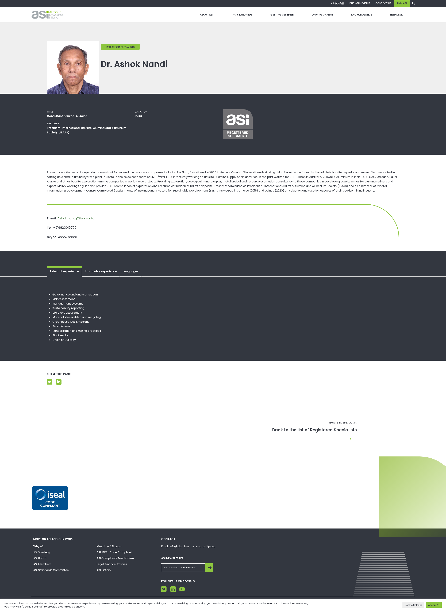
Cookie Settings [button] (413, 605)
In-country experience (101, 271)
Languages (131, 271)
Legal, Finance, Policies (112, 564)
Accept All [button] (434, 605)
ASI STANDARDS (242, 14)
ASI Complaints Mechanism (115, 558)
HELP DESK (396, 14)
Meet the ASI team (109, 546)
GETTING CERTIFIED (282, 14)
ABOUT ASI (206, 14)
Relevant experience (64, 271)
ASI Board (39, 558)
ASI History (104, 570)
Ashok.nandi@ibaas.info (75, 218)
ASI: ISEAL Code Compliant (114, 552)
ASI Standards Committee (51, 570)
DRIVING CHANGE (322, 14)
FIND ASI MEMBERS (359, 3)
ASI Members (42, 564)
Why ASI (38, 546)
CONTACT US (383, 3)
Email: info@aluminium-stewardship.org (188, 546)
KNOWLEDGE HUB (361, 14)
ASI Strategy (41, 552)
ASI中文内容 (337, 3)
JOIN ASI (402, 3)
